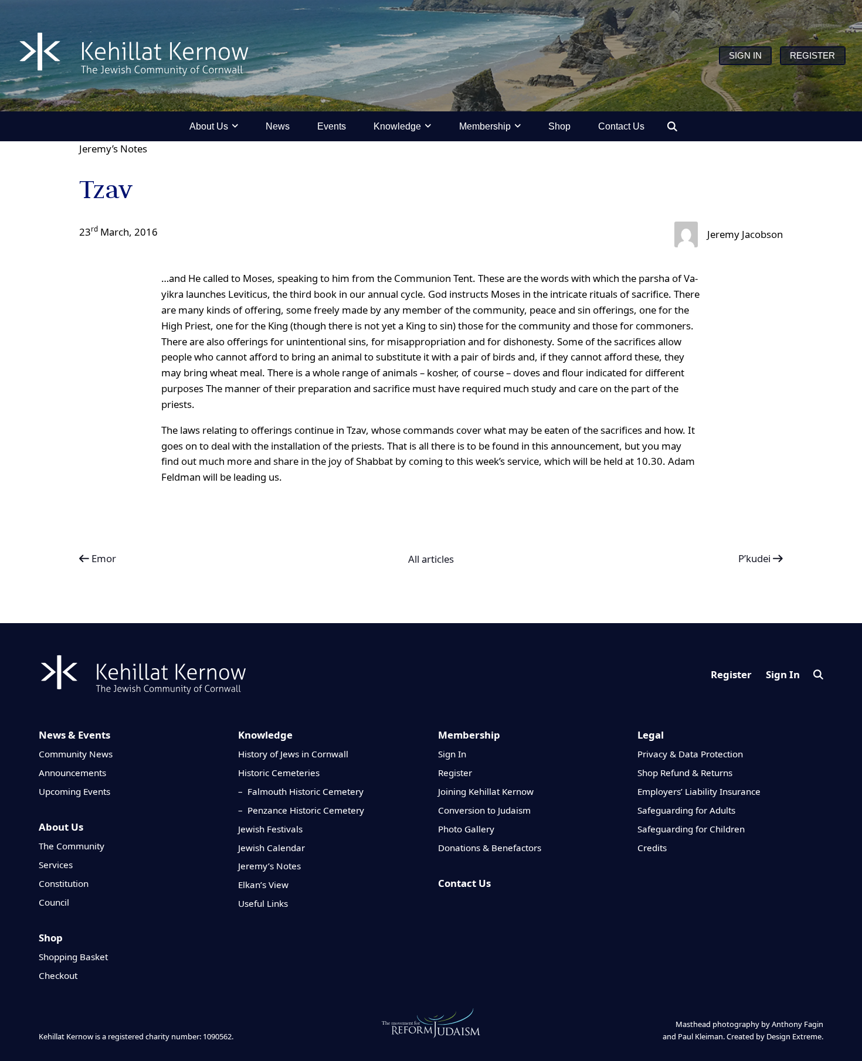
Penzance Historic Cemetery (305, 810)
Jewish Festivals (270, 829)
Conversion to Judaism (484, 810)
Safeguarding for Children (691, 829)
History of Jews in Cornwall (293, 754)
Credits (652, 847)
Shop (51, 937)
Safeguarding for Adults (686, 810)
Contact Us (464, 883)
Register (731, 674)
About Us (61, 827)
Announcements (72, 772)
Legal (650, 735)
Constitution (64, 883)
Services (56, 864)
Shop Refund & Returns (684, 772)
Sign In (783, 674)
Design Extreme (794, 1036)
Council (54, 902)
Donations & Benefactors (489, 847)
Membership (469, 735)
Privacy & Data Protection (690, 754)
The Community (71, 846)
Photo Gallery (466, 829)
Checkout (58, 975)
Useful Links (263, 903)
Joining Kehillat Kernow (486, 791)
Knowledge (265, 735)
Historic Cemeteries (279, 772)
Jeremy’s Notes (113, 148)
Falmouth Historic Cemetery (305, 791)
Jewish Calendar (271, 847)
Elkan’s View (263, 884)
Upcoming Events (74, 791)
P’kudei (755, 558)
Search (818, 674)
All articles (431, 559)
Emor (102, 558)
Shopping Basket (73, 957)
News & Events (74, 735)
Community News (76, 754)
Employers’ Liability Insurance (699, 791)
